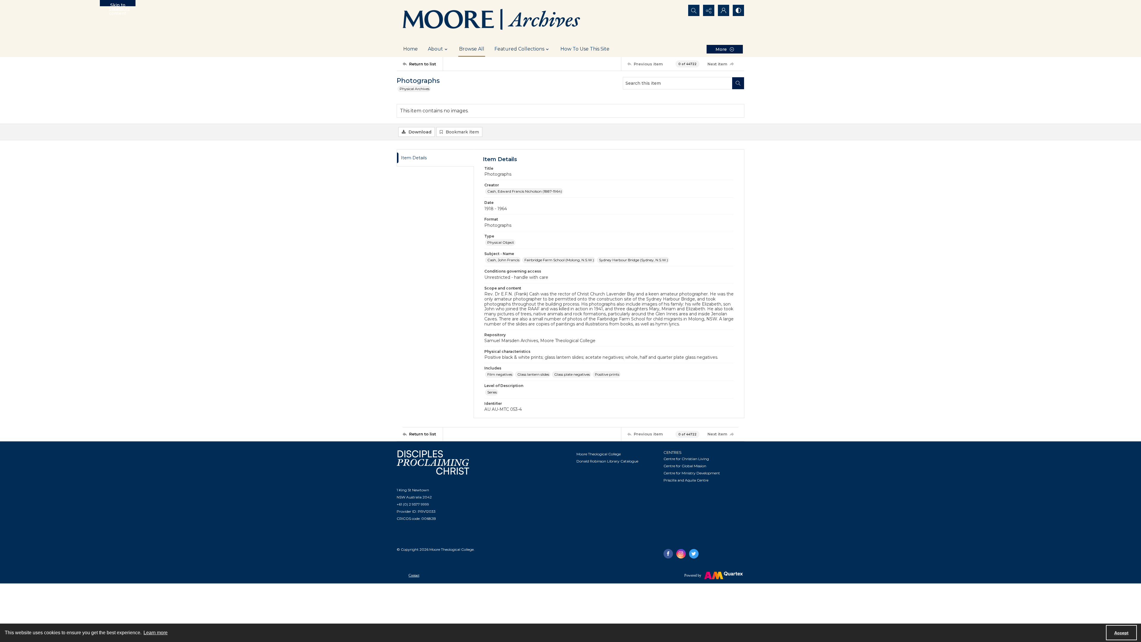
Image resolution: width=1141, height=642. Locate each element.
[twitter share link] (694, 553)
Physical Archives (414, 88)
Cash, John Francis (503, 260)
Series (492, 392)
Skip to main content (117, 4)
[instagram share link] (681, 553)
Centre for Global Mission (685, 466)
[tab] (435, 158)
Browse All (471, 49)
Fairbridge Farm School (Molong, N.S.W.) (559, 260)
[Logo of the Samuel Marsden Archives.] (492, 20)
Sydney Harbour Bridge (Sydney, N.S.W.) (633, 260)
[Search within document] (738, 83)
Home (410, 49)
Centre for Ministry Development (692, 473)
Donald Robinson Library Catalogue (607, 461)
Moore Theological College (598, 454)
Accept (1121, 632)
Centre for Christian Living (686, 459)
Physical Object (500, 242)
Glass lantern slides (533, 374)
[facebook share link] (668, 553)
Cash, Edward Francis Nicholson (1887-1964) (524, 191)
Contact (414, 575)
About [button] (435, 49)
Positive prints (607, 374)
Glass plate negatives (572, 374)
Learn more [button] (156, 632)
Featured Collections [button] (519, 49)
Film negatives (499, 374)
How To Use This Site (584, 49)
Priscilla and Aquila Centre (686, 480)
